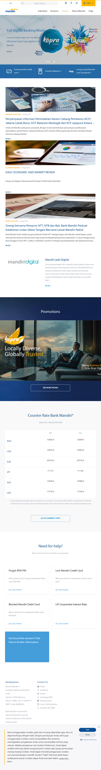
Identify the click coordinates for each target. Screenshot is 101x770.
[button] (99, 726)
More (9, 52)
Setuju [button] (87, 735)
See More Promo (50, 388)
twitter (42, 694)
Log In (88, 3)
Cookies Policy (63, 758)
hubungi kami (46, 701)
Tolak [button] (87, 730)
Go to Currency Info (50, 518)
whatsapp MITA (46, 697)
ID (6, 3)
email (42, 687)
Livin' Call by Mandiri (48, 704)
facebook (44, 690)
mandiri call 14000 (47, 708)
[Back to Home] (12, 9)
